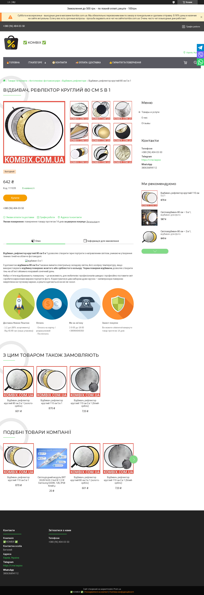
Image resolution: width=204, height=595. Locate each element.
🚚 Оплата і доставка (88, 62)
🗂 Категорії (35, 62)
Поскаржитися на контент (96, 592)
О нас (145, 117)
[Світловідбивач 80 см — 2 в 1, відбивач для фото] (149, 237)
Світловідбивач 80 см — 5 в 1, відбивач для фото (176, 213)
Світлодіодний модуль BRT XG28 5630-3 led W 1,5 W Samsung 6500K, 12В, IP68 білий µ (52, 481)
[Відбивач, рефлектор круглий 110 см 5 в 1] (149, 198)
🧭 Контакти (59, 62)
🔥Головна (13, 62)
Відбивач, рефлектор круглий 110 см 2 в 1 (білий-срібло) (85, 403)
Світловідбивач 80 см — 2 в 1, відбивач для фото (176, 233)
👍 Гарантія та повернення (125, 62)
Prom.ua (117, 589)
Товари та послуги (17, 80)
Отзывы (146, 123)
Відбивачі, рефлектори (74, 80)
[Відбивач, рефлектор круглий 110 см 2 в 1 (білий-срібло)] (85, 381)
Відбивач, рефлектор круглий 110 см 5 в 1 (180, 194)
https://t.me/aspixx (151, 160)
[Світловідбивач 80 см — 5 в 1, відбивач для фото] (149, 218)
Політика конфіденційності (121, 592)
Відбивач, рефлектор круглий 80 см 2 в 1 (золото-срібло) (18, 403)
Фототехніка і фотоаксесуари (44, 80)
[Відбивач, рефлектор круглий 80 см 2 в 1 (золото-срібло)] (18, 381)
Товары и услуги (150, 112)
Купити (15, 198)
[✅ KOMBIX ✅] (11, 43)
